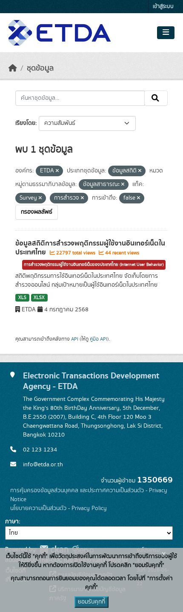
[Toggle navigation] (165, 32)
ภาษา (12, 521)
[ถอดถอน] (57, 171)
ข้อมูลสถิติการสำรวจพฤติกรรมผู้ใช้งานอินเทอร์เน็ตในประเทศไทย (90, 248)
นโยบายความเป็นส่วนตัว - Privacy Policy (58, 508)
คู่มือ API (98, 339)
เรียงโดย (25, 123)
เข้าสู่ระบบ (163, 7)
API (74, 339)
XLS (22, 297)
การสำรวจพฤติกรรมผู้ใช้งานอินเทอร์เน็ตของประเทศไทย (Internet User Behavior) (94, 265)
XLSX (39, 297)
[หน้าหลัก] (13, 68)
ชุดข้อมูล (40, 68)
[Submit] (156, 98)
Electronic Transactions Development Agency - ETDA (91, 381)
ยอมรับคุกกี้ (91, 602)
